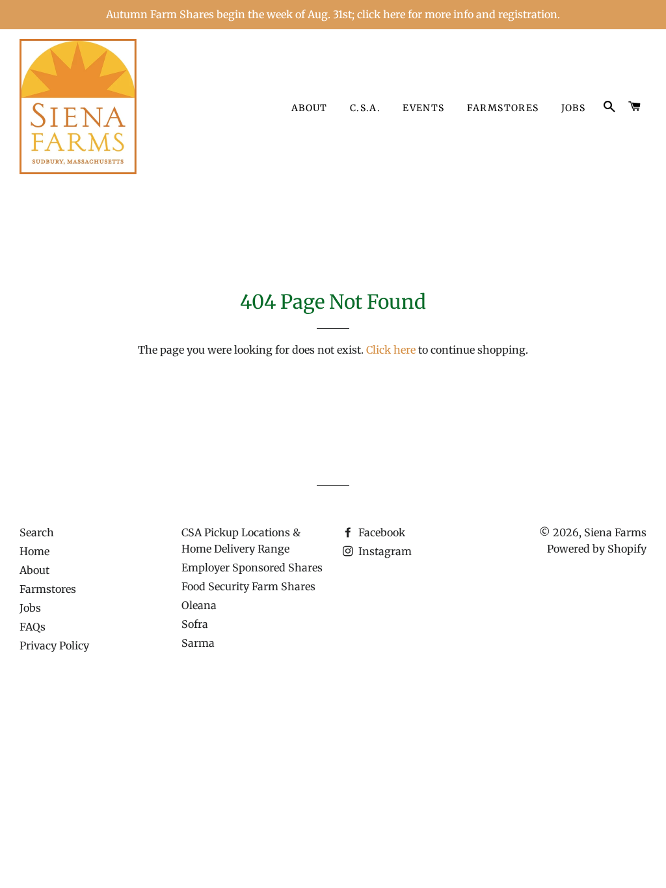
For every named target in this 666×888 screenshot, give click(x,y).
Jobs (573, 108)
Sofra (194, 624)
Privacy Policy (54, 645)
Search (37, 532)
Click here (391, 349)
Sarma (198, 642)
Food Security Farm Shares (248, 586)
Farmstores (503, 108)
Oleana (199, 605)
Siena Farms (615, 532)
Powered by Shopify (596, 548)
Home (34, 551)
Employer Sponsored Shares (252, 567)
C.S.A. (365, 108)
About (309, 108)
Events (423, 108)
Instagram (384, 551)
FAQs (33, 626)
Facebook (380, 532)
